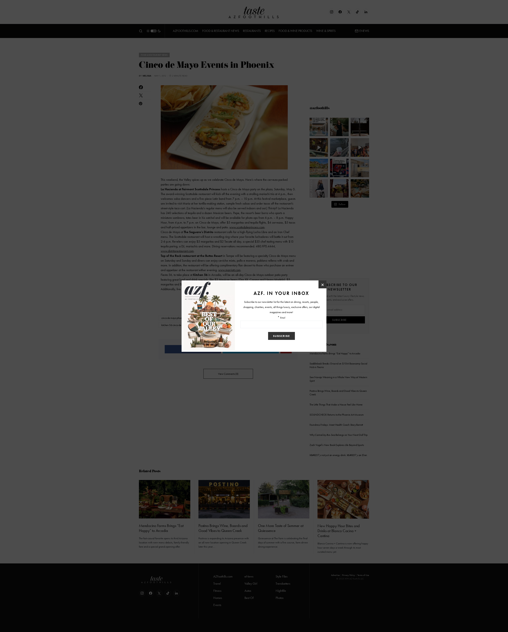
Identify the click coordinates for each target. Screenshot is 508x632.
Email (282, 317)
